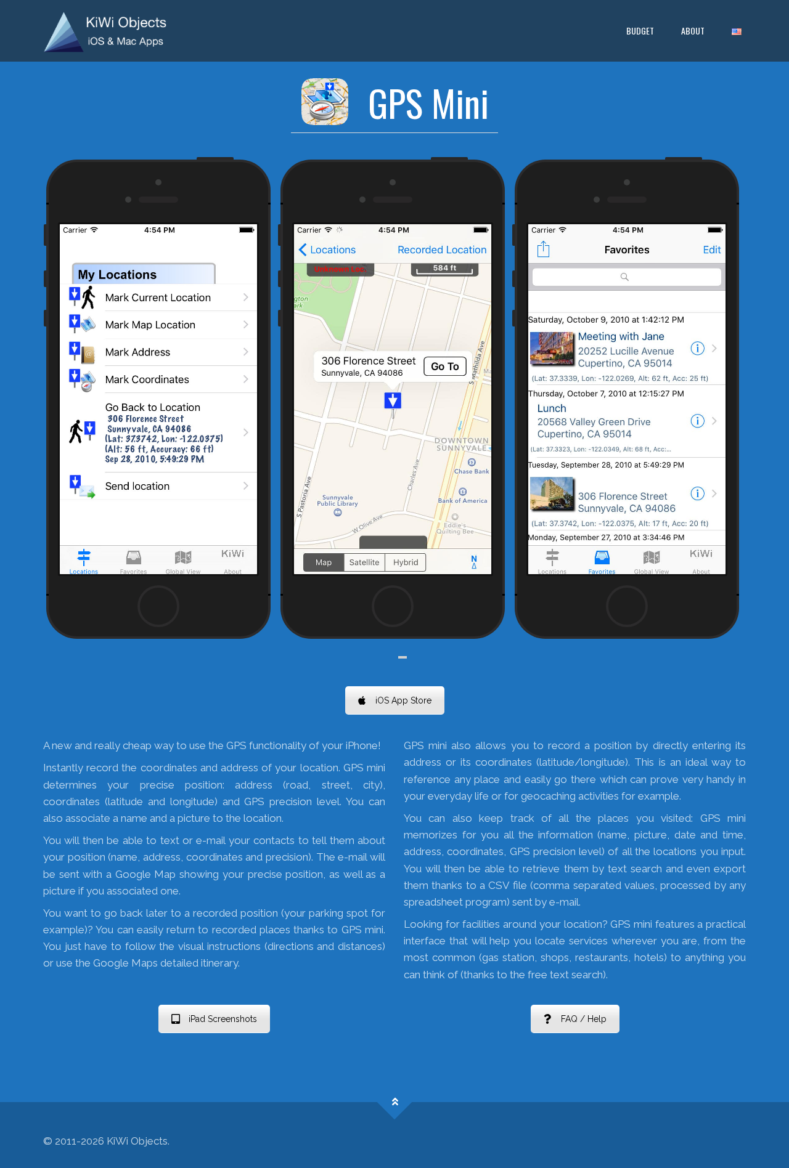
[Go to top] (394, 1102)
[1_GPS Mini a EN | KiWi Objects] (105, 31)
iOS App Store (403, 700)
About (693, 30)
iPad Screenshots (223, 1019)
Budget (640, 30)
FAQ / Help (584, 1019)
